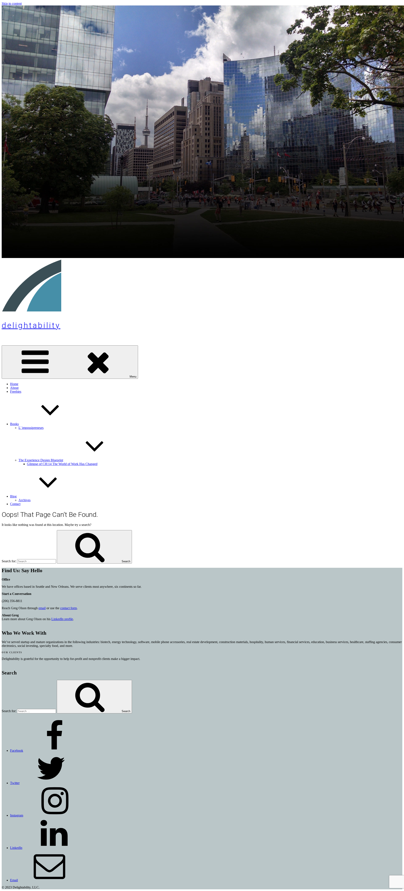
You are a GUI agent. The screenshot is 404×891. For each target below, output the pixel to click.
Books (14, 424)
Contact (15, 504)
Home (14, 384)
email (42, 608)
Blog (13, 496)
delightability (31, 325)
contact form (68, 608)
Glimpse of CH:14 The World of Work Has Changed (62, 464)
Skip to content (12, 3)
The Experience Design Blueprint (41, 460)
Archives (25, 500)
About (14, 388)
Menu (133, 376)
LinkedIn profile (62, 619)
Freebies (15, 391)
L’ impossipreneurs (31, 428)
